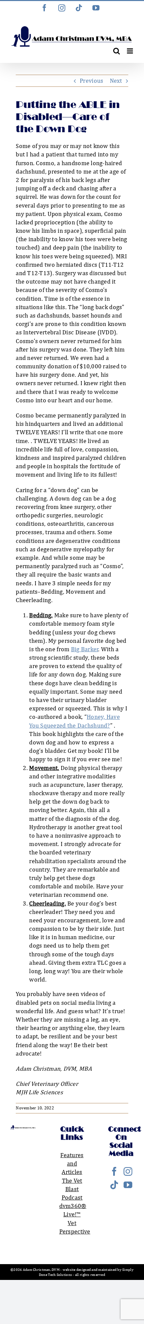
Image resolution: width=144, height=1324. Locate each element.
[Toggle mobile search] (116, 50)
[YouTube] (128, 1184)
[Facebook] (114, 1171)
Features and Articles (71, 1163)
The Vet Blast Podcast (72, 1189)
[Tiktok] (114, 1184)
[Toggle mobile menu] (130, 50)
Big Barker (84, 649)
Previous (91, 80)
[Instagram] (128, 1171)
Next (116, 80)
